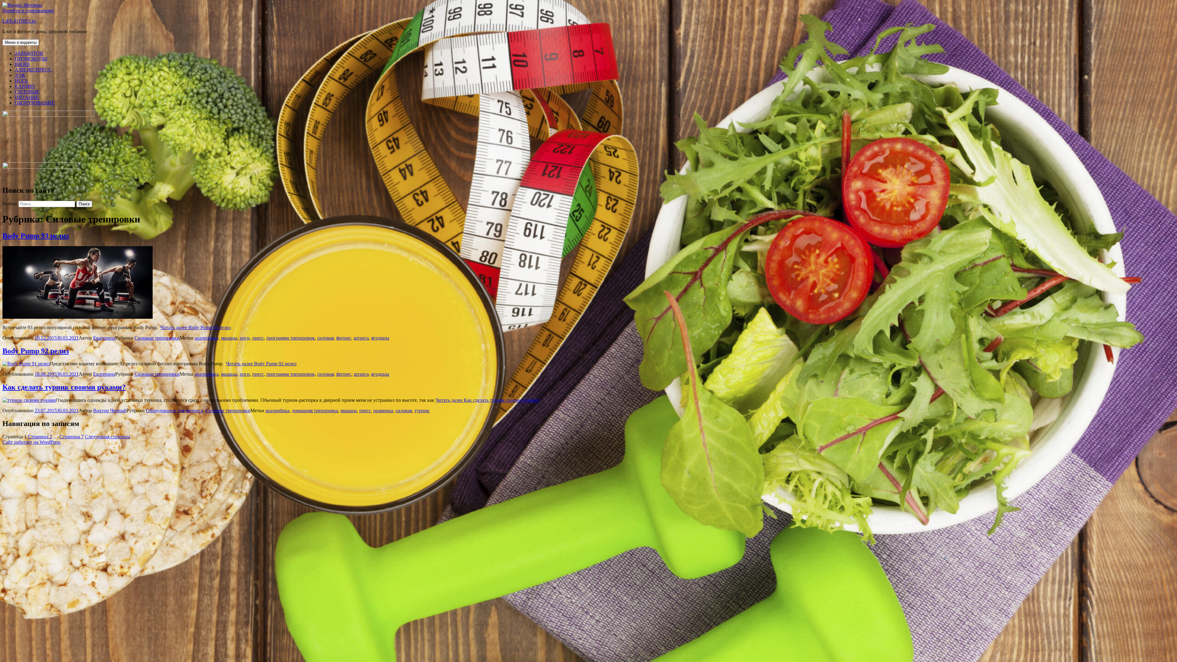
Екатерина (104, 338)
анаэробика (207, 338)
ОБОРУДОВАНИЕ (35, 102)
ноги (245, 338)
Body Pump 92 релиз (35, 351)
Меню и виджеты (20, 42)
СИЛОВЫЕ (27, 91)
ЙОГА (21, 80)
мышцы (229, 338)
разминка (383, 410)
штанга (361, 338)
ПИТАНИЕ (27, 97)
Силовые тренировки (157, 338)
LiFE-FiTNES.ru (19, 21)
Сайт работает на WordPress (31, 442)
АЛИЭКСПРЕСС (33, 69)
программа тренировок (290, 338)
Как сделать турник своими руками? (64, 387)
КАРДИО (25, 86)
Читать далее (195, 327)
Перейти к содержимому (28, 10)
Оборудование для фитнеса (174, 410)
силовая (325, 338)
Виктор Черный (110, 410)
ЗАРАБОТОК (29, 53)
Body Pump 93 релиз (35, 236)
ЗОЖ (20, 75)
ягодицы (380, 338)
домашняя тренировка (315, 410)
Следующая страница (107, 436)
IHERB (22, 64)
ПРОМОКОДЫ (31, 58)
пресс (258, 338)
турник (421, 410)
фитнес (343, 338)
